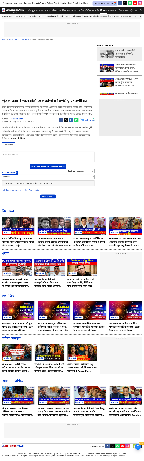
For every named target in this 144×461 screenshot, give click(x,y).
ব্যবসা (74, 10)
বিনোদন (66, 10)
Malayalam (7, 3)
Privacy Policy (49, 454)
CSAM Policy (61, 454)
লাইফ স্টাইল (85, 10)
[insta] (140, 3)
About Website (24, 454)
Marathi (76, 3)
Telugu (50, 3)
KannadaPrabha (39, 3)
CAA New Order (21, 16)
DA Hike (33, 16)
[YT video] (135, 3)
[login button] (132, 10)
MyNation (85, 3)
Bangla (63, 3)
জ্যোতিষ (112, 10)
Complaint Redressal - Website (80, 454)
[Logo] (14, 10)
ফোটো (95, 10)
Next (140, 16)
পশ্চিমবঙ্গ (56, 10)
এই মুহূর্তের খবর (35, 10)
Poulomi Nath (16, 119)
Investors (122, 454)
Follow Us (89, 120)
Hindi (69, 3)
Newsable (18, 3)
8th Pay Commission (47, 16)
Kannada (27, 3)
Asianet (12, 445)
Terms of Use (37, 454)
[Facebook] (120, 3)
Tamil (56, 3)
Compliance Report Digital (106, 454)
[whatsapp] (130, 3)
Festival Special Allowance (70, 16)
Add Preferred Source (103, 3)
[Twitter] (125, 3)
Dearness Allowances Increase (123, 16)
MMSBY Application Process (95, 16)
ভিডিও (103, 10)
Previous (136, 16)
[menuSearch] (141, 10)
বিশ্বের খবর (123, 10)
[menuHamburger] (136, 10)
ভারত (47, 10)
